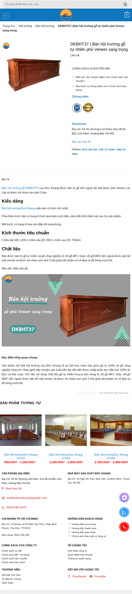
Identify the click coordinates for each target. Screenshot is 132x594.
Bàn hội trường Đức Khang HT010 (20, 456)
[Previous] (3, 438)
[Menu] (6, 16)
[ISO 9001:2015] (77, 110)
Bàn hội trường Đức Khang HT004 (111, 456)
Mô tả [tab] (5, 179)
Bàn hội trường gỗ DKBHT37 (20, 188)
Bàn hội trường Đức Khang (18, 208)
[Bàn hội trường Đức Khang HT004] (111, 430)
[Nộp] (125, 4)
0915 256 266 (89, 149)
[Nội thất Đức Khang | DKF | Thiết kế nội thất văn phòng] (66, 15)
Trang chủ (9, 26)
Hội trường (25, 26)
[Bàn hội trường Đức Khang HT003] (66, 430)
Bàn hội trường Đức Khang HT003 (66, 456)
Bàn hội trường (45, 26)
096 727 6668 (106, 149)
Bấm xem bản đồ (81, 141)
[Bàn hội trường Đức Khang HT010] (21, 430)
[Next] (129, 438)
